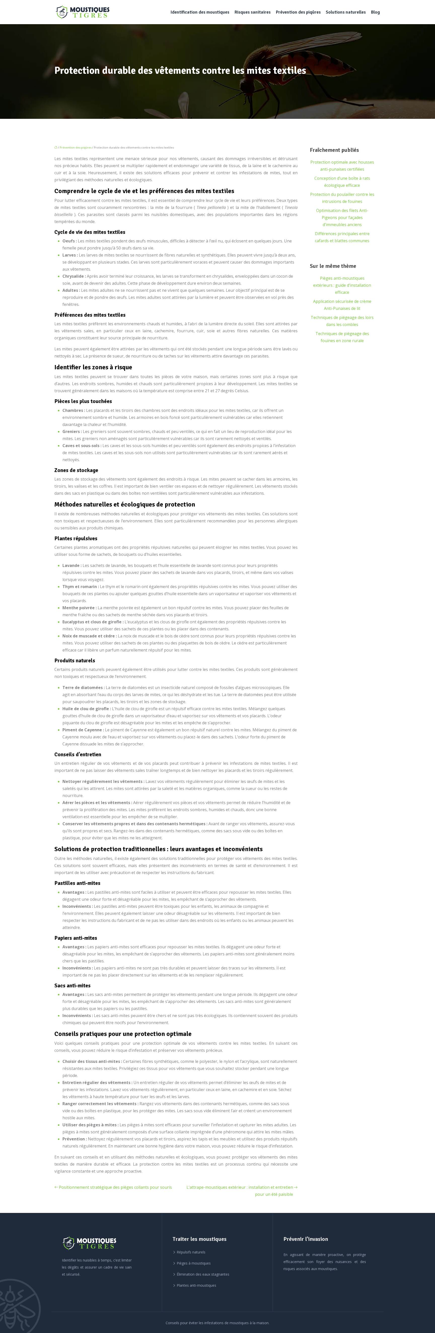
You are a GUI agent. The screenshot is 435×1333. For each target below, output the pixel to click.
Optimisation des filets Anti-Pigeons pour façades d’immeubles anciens (342, 217)
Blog (375, 12)
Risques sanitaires (252, 12)
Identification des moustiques (199, 12)
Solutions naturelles (346, 12)
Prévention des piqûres (298, 12)
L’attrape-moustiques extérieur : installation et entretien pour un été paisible (240, 1190)
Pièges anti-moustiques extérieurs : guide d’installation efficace (342, 285)
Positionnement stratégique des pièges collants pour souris (115, 1187)
